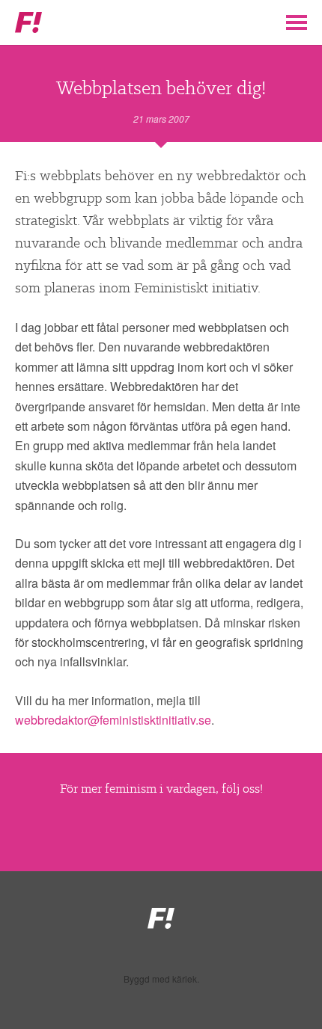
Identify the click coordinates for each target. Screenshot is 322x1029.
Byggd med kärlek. (161, 979)
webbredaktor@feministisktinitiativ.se (113, 719)
